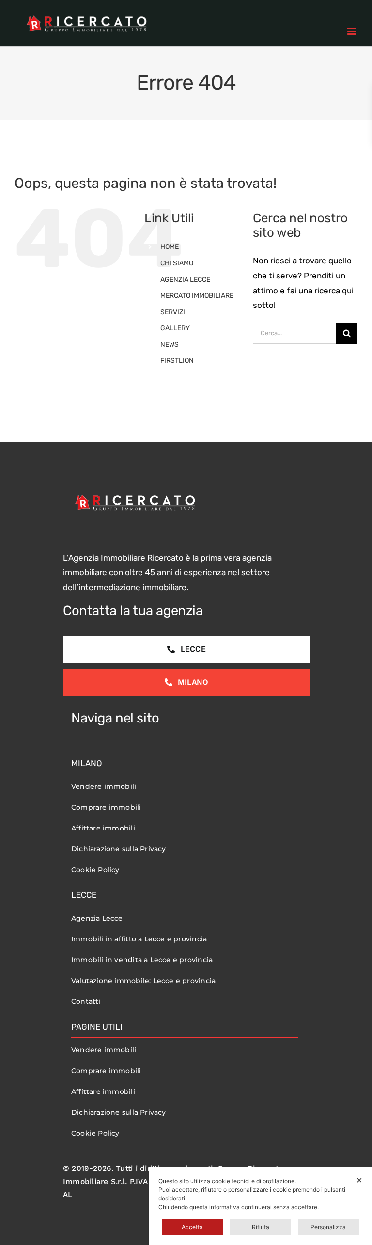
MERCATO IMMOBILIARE (196, 296)
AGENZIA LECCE (185, 280)
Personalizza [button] (328, 1226)
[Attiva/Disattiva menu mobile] (352, 31)
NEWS (169, 344)
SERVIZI (172, 312)
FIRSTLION (177, 360)
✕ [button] (359, 1180)
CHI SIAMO (176, 263)
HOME (169, 247)
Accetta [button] (192, 1226)
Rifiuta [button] (260, 1226)
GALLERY (175, 328)
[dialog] (260, 1206)
